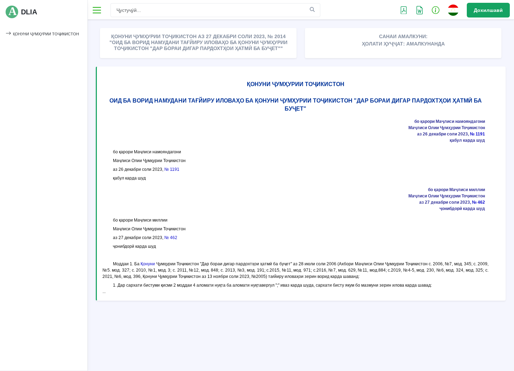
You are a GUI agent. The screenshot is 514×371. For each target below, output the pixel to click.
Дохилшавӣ (488, 10)
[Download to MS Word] (404, 9)
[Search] (312, 9)
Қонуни (148, 263)
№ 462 (478, 202)
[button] (436, 9)
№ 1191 (477, 134)
